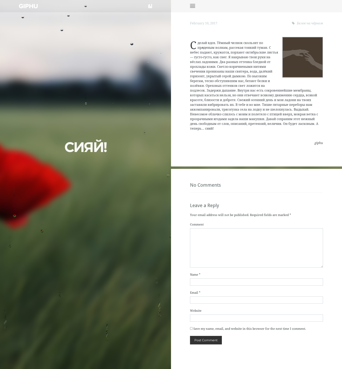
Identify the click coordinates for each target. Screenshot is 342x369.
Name (195, 274)
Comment (197, 224)
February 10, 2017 (203, 23)
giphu (318, 143)
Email (195, 292)
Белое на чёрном (310, 23)
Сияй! (85, 147)
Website (195, 311)
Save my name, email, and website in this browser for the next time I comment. (249, 329)
